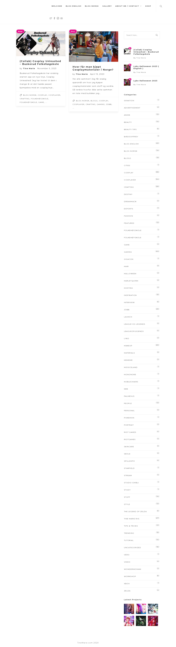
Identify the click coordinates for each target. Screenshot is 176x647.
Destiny (128, 194)
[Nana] (141, 609)
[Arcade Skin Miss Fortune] (129, 621)
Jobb (109, 104)
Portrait (129, 425)
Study (127, 490)
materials (129, 353)
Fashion (128, 216)
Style (127, 504)
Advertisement (132, 108)
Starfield (129, 468)
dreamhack (130, 201)
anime (127, 115)
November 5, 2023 (47, 68)
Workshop (130, 576)
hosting (128, 288)
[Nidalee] (153, 609)
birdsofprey (131, 137)
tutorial (129, 540)
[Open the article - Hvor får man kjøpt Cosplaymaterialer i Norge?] (81, 46)
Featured (129, 223)
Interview (129, 302)
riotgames (130, 439)
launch (128, 317)
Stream (128, 475)
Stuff (127, 497)
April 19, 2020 (97, 74)
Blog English (73, 6)
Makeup (128, 346)
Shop (148, 6)
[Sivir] (141, 621)
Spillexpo (129, 461)
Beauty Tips (130, 129)
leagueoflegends (134, 331)
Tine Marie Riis (131, 519)
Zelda (127, 591)
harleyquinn (131, 281)
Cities (127, 165)
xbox (127, 584)
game (41, 102)
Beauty (128, 122)
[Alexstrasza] (153, 621)
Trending (129, 533)
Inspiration (130, 295)
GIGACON (128, 259)
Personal (129, 411)
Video (127, 562)
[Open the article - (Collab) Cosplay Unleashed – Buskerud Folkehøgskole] (28, 43)
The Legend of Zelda (135, 511)
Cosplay (42, 95)
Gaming (101, 104)
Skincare (129, 447)
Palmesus (129, 396)
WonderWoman (132, 569)
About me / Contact (127, 6)
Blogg (94, 101)
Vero (127, 555)
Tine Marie (29, 68)
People (128, 403)
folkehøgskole (39, 99)
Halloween (130, 274)
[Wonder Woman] (129, 609)
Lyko (126, 338)
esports (128, 209)
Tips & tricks (131, 526)
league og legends (134, 324)
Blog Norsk (92, 6)
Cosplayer (54, 95)
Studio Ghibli (131, 483)
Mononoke (130, 374)
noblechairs (131, 382)
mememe (128, 360)
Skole (127, 454)
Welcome (56, 6)
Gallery (107, 6)
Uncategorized (132, 547)
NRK (126, 389)
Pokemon (129, 418)
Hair (126, 266)
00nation (129, 101)
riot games (130, 432)
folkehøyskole (28, 102)
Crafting (25, 99)
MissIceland (131, 367)
